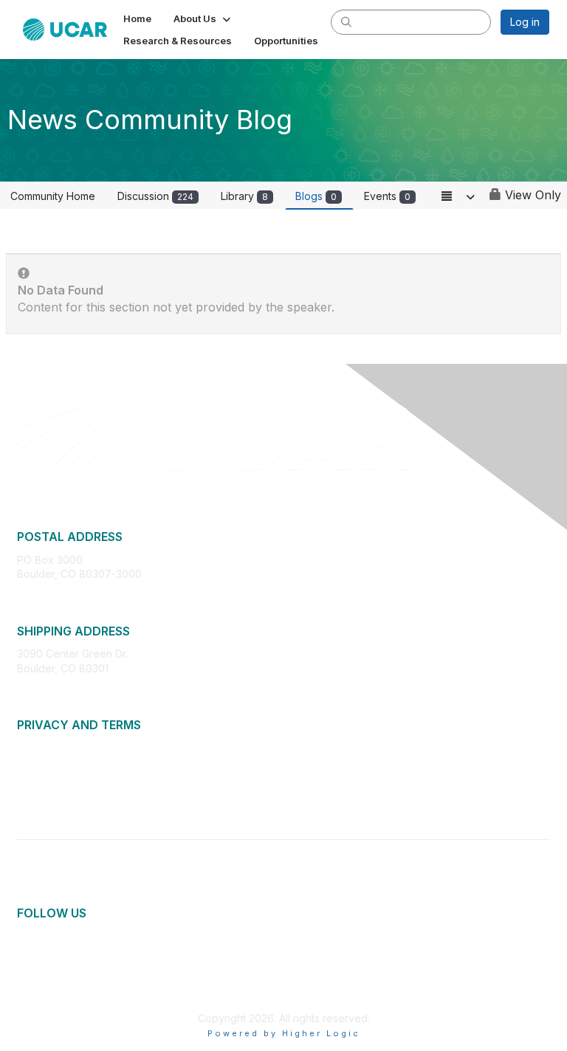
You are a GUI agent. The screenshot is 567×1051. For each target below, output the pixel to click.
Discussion (155, 196)
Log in (525, 21)
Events (387, 196)
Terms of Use (50, 777)
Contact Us (43, 805)
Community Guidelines (70, 791)
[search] (346, 21)
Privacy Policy (51, 762)
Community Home (52, 196)
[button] (203, 18)
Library (244, 196)
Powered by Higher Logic (283, 1033)
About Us (39, 748)
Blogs (316, 196)
